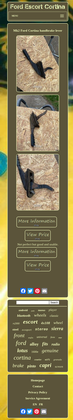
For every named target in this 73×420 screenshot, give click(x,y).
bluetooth (23, 315)
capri (45, 365)
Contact (38, 386)
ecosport (27, 329)
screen (59, 366)
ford (21, 342)
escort (30, 321)
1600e (34, 351)
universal (42, 336)
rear (60, 337)
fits (45, 343)
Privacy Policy (37, 392)
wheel (58, 322)
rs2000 (16, 323)
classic (54, 315)
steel (15, 329)
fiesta (52, 337)
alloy (34, 344)
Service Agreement (37, 398)
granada (58, 359)
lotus (22, 350)
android (23, 310)
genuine (50, 350)
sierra (57, 328)
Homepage (38, 380)
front (19, 335)
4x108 (45, 323)
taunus (41, 310)
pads (33, 311)
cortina (22, 357)
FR (41, 404)
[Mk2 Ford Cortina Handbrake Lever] (37, 64)
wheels (40, 315)
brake (18, 365)
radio (56, 344)
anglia (30, 337)
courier (37, 359)
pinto (31, 366)
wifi (47, 360)
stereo (41, 329)
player (53, 310)
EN (35, 404)
